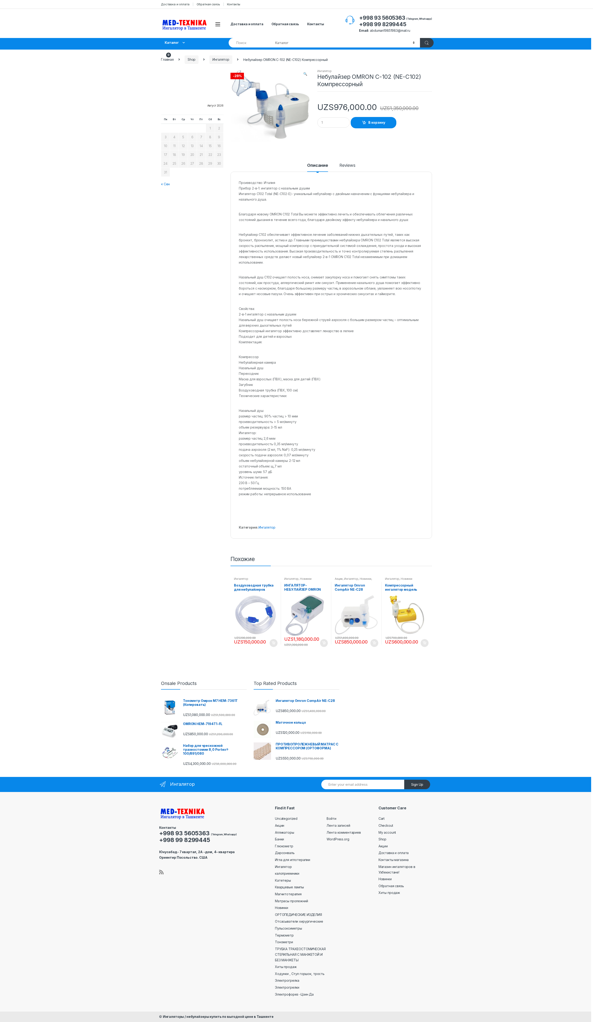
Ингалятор (220, 59)
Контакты (233, 4)
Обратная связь (208, 4)
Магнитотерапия (288, 894)
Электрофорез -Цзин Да (294, 994)
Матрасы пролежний (291, 901)
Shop (192, 59)
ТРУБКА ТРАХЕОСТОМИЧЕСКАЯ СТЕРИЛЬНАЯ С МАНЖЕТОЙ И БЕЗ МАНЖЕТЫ (300, 954)
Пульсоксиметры (288, 928)
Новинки (306, 578)
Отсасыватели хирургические (299, 921)
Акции (339, 578)
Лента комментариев (344, 832)
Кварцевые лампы (289, 887)
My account (387, 832)
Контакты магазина (394, 860)
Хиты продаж (285, 967)
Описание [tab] (317, 165)
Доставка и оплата (175, 4)
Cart (382, 818)
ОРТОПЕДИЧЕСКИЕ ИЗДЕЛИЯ (298, 915)
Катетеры (283, 880)
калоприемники (287, 873)
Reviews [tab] (347, 165)
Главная (167, 59)
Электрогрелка (287, 980)
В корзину (376, 122)
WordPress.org (338, 839)
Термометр (284, 935)
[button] (305, 74)
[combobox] (249, 42)
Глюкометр (284, 846)
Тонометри (284, 942)
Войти (331, 818)
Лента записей (338, 825)
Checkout (386, 825)
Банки (279, 839)
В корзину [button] (273, 643)
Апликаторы (284, 832)
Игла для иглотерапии (292, 860)
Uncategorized (286, 818)
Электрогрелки (287, 987)
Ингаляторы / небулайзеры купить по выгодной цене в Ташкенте (218, 1017)
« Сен (165, 184)
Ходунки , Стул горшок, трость (300, 974)
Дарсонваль (285, 853)
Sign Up (417, 784)
